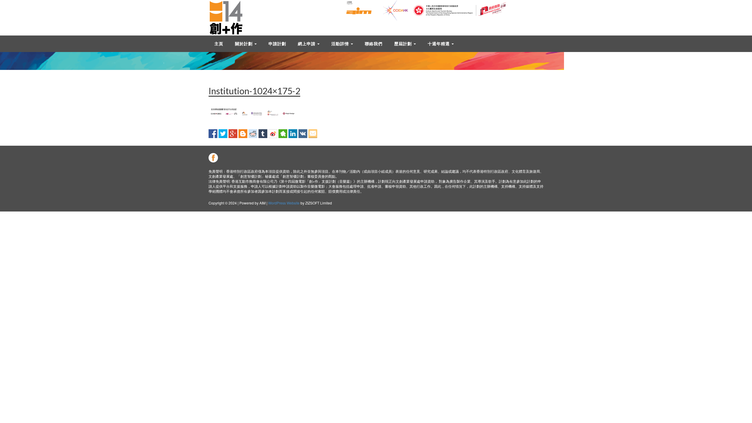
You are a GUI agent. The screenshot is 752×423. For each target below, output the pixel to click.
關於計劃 (244, 43)
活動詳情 (340, 43)
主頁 (218, 43)
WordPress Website (284, 202)
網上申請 (307, 43)
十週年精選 (439, 43)
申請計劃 (277, 43)
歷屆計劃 (403, 43)
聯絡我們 (373, 43)
